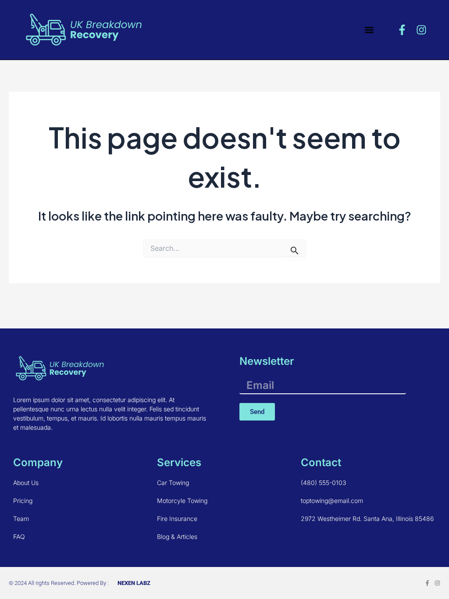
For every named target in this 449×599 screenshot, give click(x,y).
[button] (369, 29)
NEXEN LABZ (134, 583)
